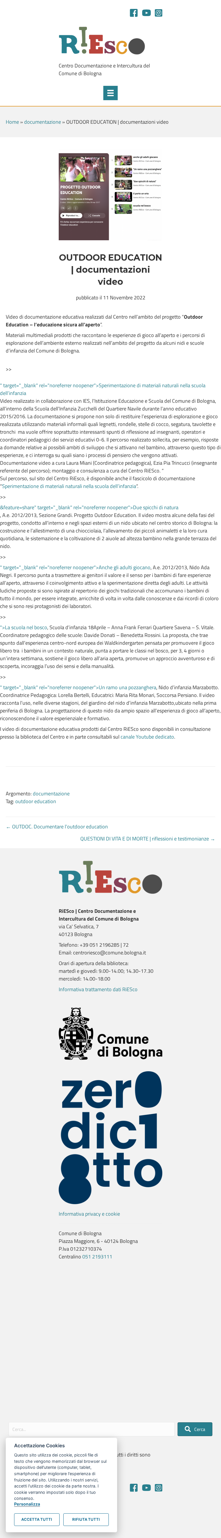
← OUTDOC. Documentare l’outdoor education (57, 826)
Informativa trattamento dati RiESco (98, 989)
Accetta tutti (36, 1519)
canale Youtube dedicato (147, 737)
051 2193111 (97, 1256)
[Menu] (110, 93)
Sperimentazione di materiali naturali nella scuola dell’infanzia (69, 486)
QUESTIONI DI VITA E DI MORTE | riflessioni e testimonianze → (147, 838)
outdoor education (35, 801)
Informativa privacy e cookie (89, 1214)
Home (12, 122)
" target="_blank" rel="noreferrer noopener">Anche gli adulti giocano (75, 567)
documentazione (42, 122)
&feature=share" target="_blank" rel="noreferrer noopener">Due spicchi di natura (89, 507)
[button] (195, 1429)
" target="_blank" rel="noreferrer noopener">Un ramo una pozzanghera (78, 687)
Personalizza (27, 1504)
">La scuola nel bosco (23, 627)
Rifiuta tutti (86, 1519)
